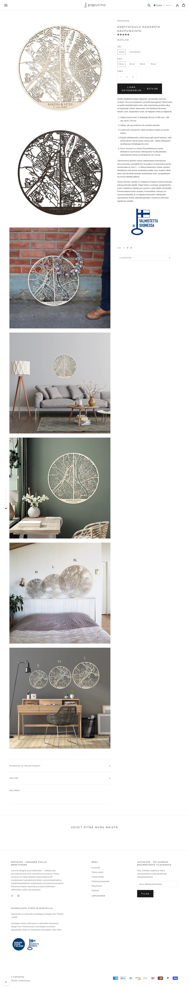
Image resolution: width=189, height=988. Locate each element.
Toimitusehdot (98, 876)
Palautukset (97, 886)
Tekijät (14, 778)
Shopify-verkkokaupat (20, 980)
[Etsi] (149, 5)
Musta (121, 52)
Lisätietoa (125, 258)
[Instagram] (18, 895)
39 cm (121, 64)
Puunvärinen (135, 52)
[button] (159, 5)
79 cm (153, 64)
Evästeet (95, 890)
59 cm (142, 64)
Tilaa (145, 893)
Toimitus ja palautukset (24, 766)
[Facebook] (124, 248)
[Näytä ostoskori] (183, 5)
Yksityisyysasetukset (100, 881)
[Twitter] (127, 248)
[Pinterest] (131, 248)
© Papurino (17, 977)
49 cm (132, 64)
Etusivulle (96, 867)
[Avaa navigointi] (5, 5)
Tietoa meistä (97, 872)
